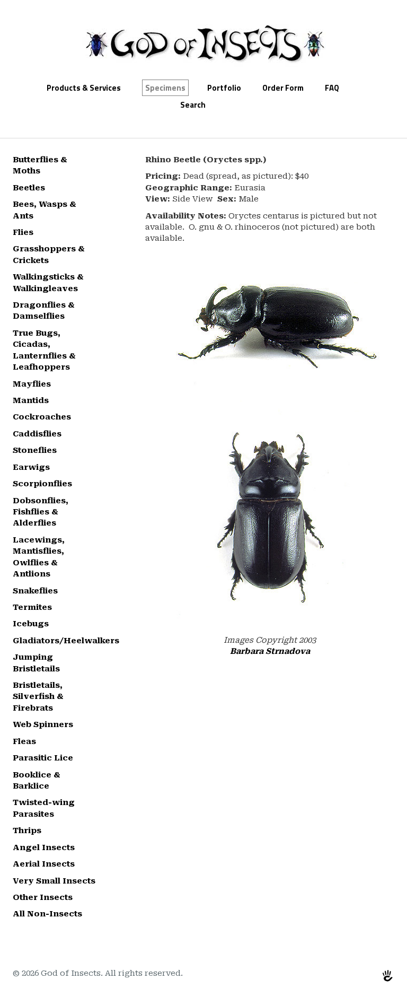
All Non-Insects (47, 914)
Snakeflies (35, 591)
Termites (32, 607)
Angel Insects (44, 847)
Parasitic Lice (43, 758)
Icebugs (31, 623)
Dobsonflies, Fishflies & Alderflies (40, 512)
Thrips (27, 830)
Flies (23, 232)
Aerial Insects (44, 864)
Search (193, 105)
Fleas (24, 741)
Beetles (29, 188)
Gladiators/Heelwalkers (66, 640)
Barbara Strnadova (270, 651)
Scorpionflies (42, 483)
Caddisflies (37, 434)
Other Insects (43, 897)
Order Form (283, 88)
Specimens (165, 88)
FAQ (332, 88)
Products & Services (84, 88)
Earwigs (31, 467)
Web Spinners (43, 724)
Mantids (31, 400)
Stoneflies (35, 450)
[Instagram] (364, 975)
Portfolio (224, 88)
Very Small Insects (54, 881)
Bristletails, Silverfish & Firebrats (38, 696)
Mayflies (32, 384)
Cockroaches (42, 417)
